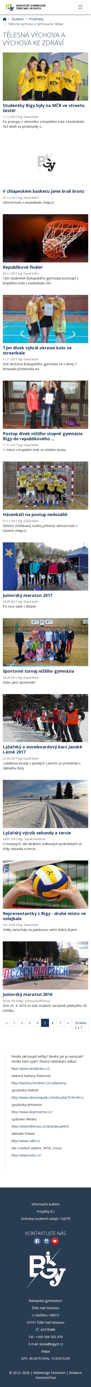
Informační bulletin (46, 1204)
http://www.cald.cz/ (25, 1141)
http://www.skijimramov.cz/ (31, 1112)
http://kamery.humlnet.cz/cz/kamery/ (39, 1083)
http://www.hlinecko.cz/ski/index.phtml (40, 1126)
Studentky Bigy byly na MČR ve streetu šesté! (43, 108)
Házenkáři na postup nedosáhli (35, 514)
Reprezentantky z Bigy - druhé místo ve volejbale (44, 916)
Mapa (45, 1351)
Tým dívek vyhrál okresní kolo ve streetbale (37, 350)
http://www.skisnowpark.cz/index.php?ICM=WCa (47, 1097)
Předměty (36, 19)
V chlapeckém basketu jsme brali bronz (43, 191)
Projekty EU (45, 1211)
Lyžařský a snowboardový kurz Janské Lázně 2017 (42, 749)
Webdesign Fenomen (49, 1372)
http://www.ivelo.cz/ (26, 1155)
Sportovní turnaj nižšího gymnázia (38, 671)
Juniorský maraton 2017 (27, 595)
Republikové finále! (22, 267)
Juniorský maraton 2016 (27, 994)
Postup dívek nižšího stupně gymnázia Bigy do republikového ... (43, 436)
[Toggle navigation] (80, 7)
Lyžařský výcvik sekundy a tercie (37, 833)
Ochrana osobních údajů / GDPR (45, 1218)
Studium (17, 19)
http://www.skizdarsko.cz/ (30, 1068)
